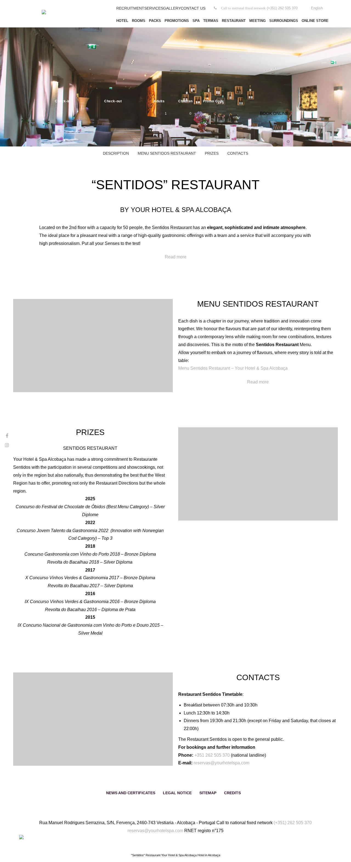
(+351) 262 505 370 (293, 822)
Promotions (177, 21)
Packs (155, 21)
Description (116, 153)
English (317, 8)
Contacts (237, 153)
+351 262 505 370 (212, 755)
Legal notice (177, 793)
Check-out (113, 101)
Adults (159, 101)
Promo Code (213, 101)
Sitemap (207, 793)
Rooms (138, 21)
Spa (196, 21)
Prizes (212, 153)
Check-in (62, 101)
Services (153, 8)
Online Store (315, 21)
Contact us (193, 8)
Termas (210, 21)
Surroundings (283, 21)
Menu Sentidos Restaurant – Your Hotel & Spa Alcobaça (233, 368)
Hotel (122, 21)
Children (185, 101)
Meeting (257, 21)
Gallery (172, 8)
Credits (232, 793)
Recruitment (130, 8)
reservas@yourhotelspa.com (221, 763)
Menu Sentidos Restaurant (167, 153)
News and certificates (130, 793)
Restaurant (234, 21)
